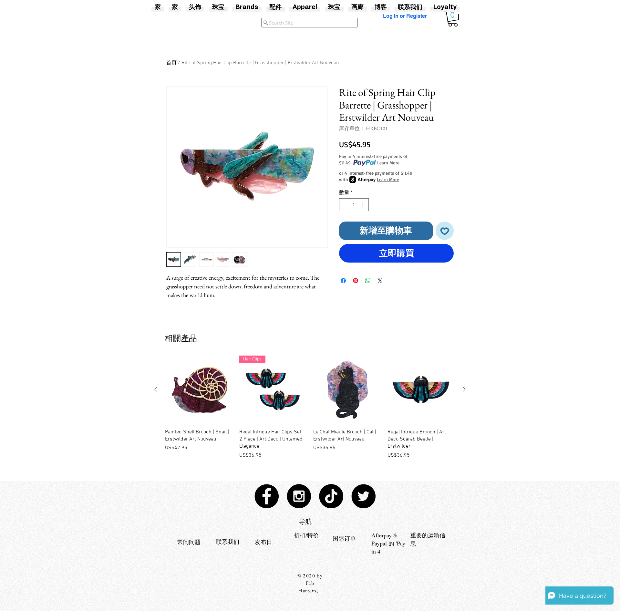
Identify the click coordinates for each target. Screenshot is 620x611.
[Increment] (363, 205)
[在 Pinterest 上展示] (355, 281)
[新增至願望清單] (445, 231)
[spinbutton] (354, 205)
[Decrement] (344, 205)
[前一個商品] (156, 389)
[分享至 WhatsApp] (368, 281)
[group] (310, 407)
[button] (453, 19)
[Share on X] (380, 281)
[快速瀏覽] (199, 389)
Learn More (388, 162)
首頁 (171, 63)
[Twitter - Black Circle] (363, 496)
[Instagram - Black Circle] (299, 496)
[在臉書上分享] (343, 281)
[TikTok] (331, 496)
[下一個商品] (464, 389)
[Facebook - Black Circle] (266, 496)
